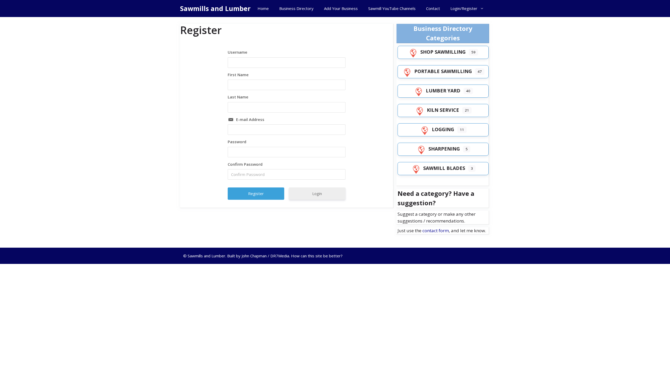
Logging (443, 129)
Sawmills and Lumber (215, 8)
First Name (238, 74)
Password (237, 141)
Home (263, 8)
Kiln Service (443, 110)
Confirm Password (245, 164)
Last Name (238, 96)
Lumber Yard (443, 90)
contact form (435, 231)
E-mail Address (250, 119)
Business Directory (296, 8)
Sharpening (444, 149)
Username (237, 52)
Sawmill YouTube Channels (392, 8)
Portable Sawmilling (443, 71)
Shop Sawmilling (443, 52)
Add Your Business (341, 8)
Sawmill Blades (444, 168)
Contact (433, 8)
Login (317, 193)
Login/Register (463, 8)
